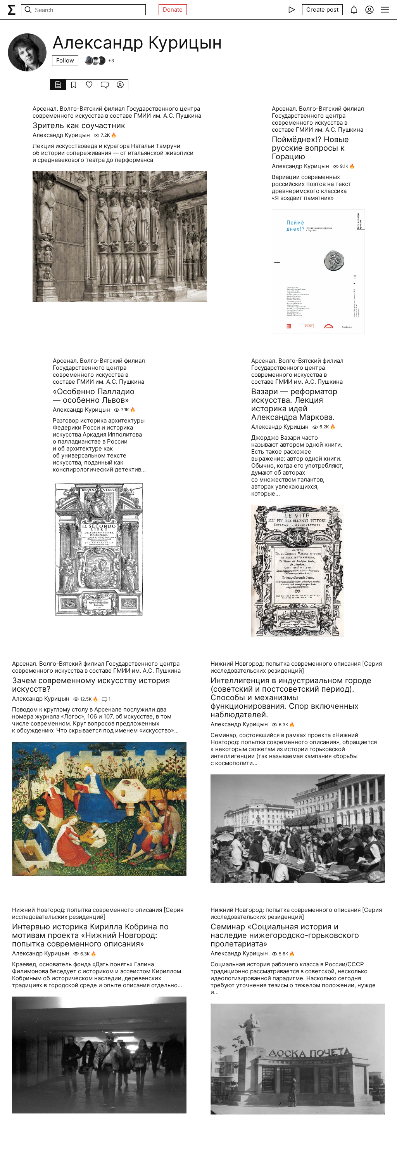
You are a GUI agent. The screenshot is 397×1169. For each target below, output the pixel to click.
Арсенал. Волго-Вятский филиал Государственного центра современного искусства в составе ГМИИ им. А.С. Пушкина (117, 112)
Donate (173, 9)
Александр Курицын (61, 135)
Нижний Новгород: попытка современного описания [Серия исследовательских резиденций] (296, 667)
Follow (65, 60)
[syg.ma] (12, 10)
